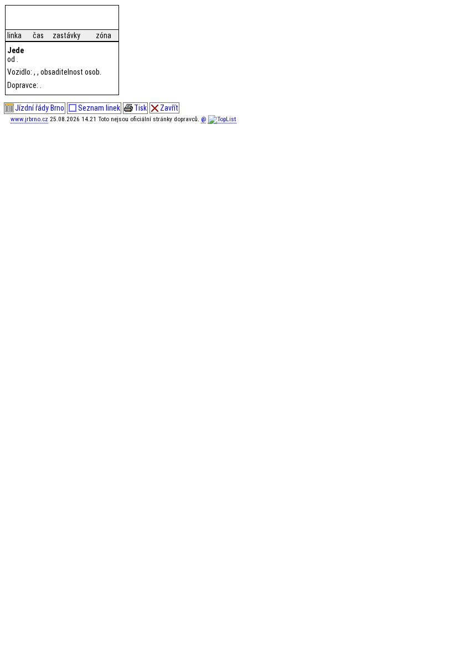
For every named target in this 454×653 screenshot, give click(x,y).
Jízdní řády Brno (39, 107)
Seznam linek (99, 107)
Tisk (140, 107)
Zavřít (169, 107)
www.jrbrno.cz (29, 119)
